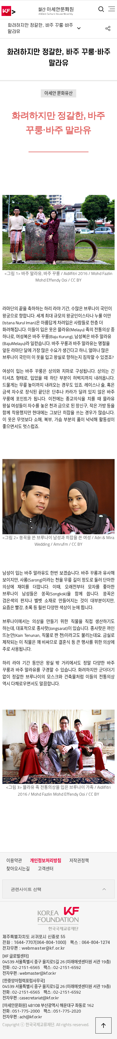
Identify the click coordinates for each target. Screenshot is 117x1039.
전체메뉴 (111, 9)
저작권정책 (79, 860)
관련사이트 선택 (26, 889)
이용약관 (14, 860)
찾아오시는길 (18, 868)
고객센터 (45, 868)
